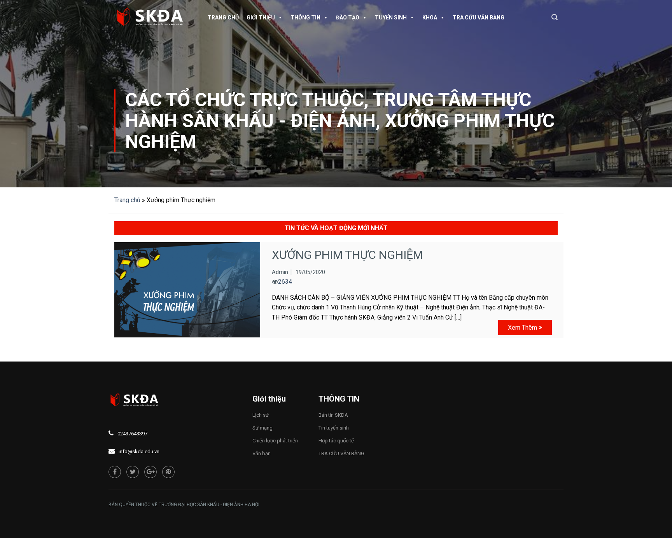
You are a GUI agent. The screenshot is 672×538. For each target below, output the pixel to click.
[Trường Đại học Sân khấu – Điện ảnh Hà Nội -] (153, 17)
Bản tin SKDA (333, 415)
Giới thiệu (261, 17)
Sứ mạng (262, 428)
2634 (285, 281)
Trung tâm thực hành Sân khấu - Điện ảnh (328, 110)
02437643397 (132, 434)
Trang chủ (223, 17)
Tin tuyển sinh (333, 428)
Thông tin (305, 17)
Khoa (429, 17)
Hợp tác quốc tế (336, 441)
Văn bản (261, 453)
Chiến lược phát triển (275, 441)
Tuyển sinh (391, 17)
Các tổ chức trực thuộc (244, 100)
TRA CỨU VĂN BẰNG (478, 17)
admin (280, 272)
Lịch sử (260, 415)
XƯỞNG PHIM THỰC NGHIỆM (347, 255)
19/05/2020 (310, 272)
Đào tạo (347, 17)
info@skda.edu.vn (139, 451)
